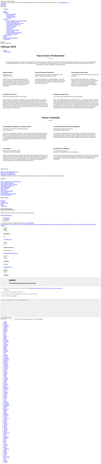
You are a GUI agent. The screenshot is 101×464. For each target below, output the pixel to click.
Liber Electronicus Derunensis (11, 38)
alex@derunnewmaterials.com (11, 253)
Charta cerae (9, 28)
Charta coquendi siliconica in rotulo (15, 23)
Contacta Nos (7, 39)
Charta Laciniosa (10, 31)
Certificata (9, 18)
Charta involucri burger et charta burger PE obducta (62, 224)
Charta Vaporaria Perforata (13, 30)
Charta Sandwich (11, 27)
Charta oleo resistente (11, 26)
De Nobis (6, 12)
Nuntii (5, 36)
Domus (5, 11)
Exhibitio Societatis (11, 16)
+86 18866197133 (64, 2)
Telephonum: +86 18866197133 (8, 174)
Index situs (24, 223)
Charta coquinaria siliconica (13, 22)
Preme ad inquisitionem (6, 215)
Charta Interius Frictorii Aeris (13, 24)
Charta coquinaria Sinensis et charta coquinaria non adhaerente (34, 224)
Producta (6, 19)
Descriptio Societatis (11, 14)
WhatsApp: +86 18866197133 (8, 173)
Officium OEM (7, 35)
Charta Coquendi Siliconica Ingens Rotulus (17, 20)
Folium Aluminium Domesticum (14, 32)
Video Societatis (10, 15)
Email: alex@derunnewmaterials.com (9, 171)
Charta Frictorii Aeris (14, 224)
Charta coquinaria (5, 224)
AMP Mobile (31, 223)
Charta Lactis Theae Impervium (81, 224)
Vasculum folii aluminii (12, 34)
